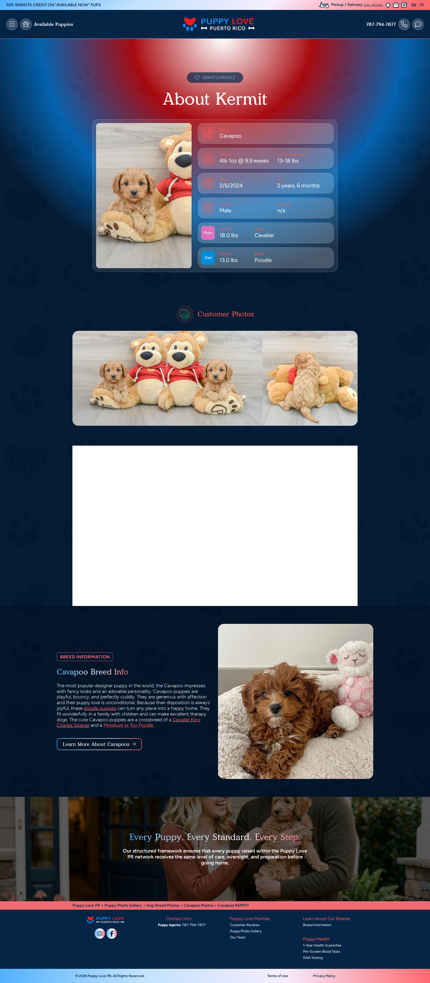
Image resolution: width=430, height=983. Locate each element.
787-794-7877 (381, 24)
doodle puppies (100, 708)
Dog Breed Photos (163, 905)
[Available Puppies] (26, 24)
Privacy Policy (324, 976)
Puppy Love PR (86, 905)
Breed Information (317, 925)
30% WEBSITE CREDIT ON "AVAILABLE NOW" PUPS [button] (53, 4)
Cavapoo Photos (198, 905)
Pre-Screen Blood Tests (321, 951)
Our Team (237, 937)
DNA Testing (313, 958)
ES (422, 5)
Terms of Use (277, 976)
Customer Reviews (245, 925)
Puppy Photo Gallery (123, 905)
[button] (388, 5)
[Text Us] (418, 24)
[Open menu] (12, 24)
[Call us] (404, 24)
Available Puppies (53, 24)
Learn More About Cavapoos (96, 744)
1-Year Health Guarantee (322, 945)
